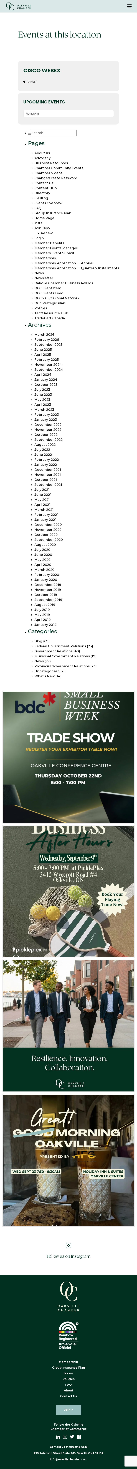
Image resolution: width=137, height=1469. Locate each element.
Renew (47, 233)
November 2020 (48, 530)
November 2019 (47, 590)
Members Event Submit (54, 253)
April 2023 (42, 405)
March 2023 (44, 410)
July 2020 (42, 550)
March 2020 (44, 570)
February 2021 (46, 515)
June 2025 (43, 350)
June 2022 (43, 455)
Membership (45, 258)
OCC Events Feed (48, 293)
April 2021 (42, 505)
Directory (42, 193)
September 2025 (48, 345)
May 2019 (42, 615)
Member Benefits (49, 243)
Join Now (42, 228)
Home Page (44, 218)
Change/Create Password (55, 178)
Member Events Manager (56, 248)
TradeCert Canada (49, 318)
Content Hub (45, 188)
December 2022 (48, 425)
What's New (44, 676)
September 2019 (48, 600)
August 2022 (45, 445)
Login (39, 238)
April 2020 (42, 565)
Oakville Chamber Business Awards (63, 283)
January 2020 (45, 580)
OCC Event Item (47, 288)
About (68, 1390)
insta (38, 223)
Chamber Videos (48, 173)
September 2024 (48, 370)
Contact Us (43, 183)
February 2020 (46, 575)
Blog (38, 641)
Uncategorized (47, 671)
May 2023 (42, 400)
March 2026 (44, 335)
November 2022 (47, 430)
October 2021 (45, 480)
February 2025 (46, 360)
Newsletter (43, 278)
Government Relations (53, 651)
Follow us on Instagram (68, 1256)
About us (42, 153)
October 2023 (45, 385)
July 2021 (42, 490)
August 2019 (44, 605)
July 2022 (42, 450)
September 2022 (48, 440)
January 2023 (45, 420)
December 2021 (47, 470)
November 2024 (48, 365)
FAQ (37, 208)
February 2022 (46, 460)
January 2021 (45, 520)
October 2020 (46, 535)
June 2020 (43, 555)
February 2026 (46, 340)
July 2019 (42, 610)
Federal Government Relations (60, 646)
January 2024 (45, 380)
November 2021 (47, 475)
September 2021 (48, 485)
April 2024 (42, 375)
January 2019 (45, 625)
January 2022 (45, 465)
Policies (40, 308)
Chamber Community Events (58, 168)
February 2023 (46, 415)
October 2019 (45, 595)
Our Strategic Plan (49, 303)
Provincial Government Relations (62, 666)
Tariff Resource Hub (51, 313)
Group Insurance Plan (52, 213)
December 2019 (47, 585)
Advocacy (42, 158)
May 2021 (42, 500)
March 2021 (44, 510)
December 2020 (48, 525)
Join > (68, 1409)
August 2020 (45, 545)
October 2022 (45, 435)
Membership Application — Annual (63, 263)
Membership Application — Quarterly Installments (76, 268)
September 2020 (48, 540)
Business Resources (51, 163)
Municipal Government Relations (62, 656)
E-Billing (41, 198)
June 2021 (42, 495)
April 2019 (42, 620)
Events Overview (48, 203)
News (39, 273)
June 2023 (43, 395)
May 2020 (42, 560)
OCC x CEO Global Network (56, 298)
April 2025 (42, 355)
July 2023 (42, 390)
